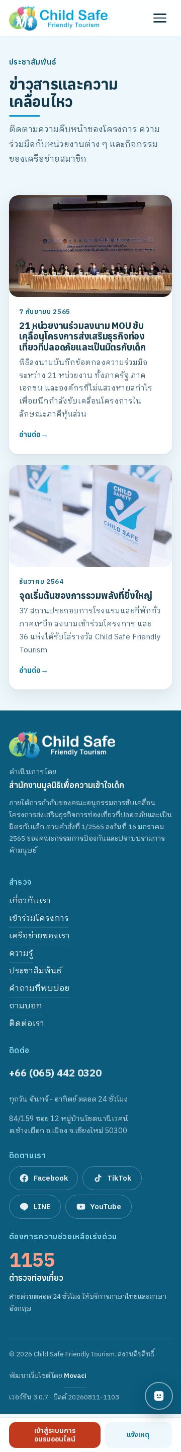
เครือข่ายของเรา (39, 936)
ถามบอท (25, 1006)
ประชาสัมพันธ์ (35, 971)
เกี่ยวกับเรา (30, 901)
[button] (160, 18)
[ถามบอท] (159, 1396)
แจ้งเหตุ (138, 1434)
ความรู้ (21, 953)
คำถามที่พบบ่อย (39, 988)
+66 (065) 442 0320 (55, 1072)
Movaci (75, 1378)
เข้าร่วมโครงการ (39, 918)
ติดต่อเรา (26, 1023)
